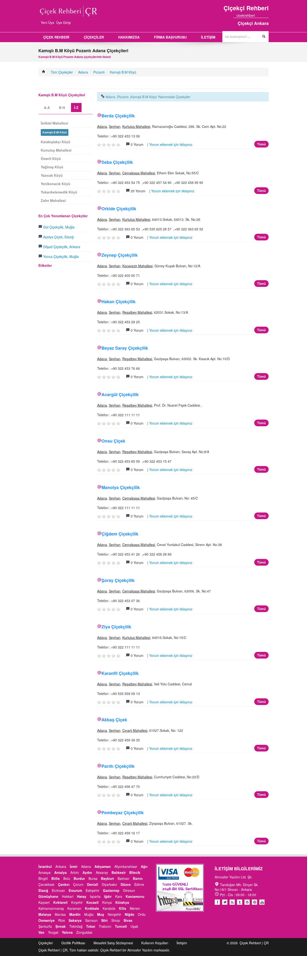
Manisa (60, 914)
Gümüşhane (48, 896)
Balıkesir (119, 872)
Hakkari (67, 896)
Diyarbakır (109, 884)
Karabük (109, 908)
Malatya (44, 914)
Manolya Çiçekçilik (120, 487)
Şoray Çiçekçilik (118, 580)
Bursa (93, 878)
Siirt (104, 920)
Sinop (115, 920)
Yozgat (53, 932)
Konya (107, 902)
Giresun (129, 890)
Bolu (66, 878)
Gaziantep (111, 890)
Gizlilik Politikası (73, 942)
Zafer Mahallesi (53, 200)
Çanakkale (46, 884)
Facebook (217, 902)
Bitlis (55, 878)
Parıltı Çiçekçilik (118, 766)
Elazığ (43, 890)
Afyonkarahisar (125, 866)
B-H (62, 107)
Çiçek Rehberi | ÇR (254, 942)
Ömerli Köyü (51, 158)
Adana (83, 72)
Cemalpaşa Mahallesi (138, 173)
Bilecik (134, 872)
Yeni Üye (47, 22)
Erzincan (58, 890)
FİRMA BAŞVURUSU (170, 37)
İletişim (182, 942)
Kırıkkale (92, 908)
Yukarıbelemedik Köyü (59, 192)
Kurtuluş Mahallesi (136, 126)
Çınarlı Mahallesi (134, 730)
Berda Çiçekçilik (118, 116)
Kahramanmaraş (51, 908)
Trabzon (105, 926)
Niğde (129, 914)
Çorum (78, 884)
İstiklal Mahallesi (54, 123)
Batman (123, 878)
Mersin (135, 908)
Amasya (44, 872)
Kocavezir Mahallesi (137, 265)
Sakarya (75, 920)
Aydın (87, 872)
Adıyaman (102, 866)
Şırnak (60, 926)
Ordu (142, 914)
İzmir (73, 866)
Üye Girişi (63, 22)
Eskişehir (92, 890)
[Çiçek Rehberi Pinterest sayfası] (267, 15)
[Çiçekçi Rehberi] (43, 72)
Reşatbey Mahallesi (137, 312)
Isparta (95, 896)
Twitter (224, 902)
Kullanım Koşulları (154, 942)
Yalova (67, 932)
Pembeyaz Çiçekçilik (122, 812)
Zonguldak (84, 932)
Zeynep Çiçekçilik (119, 255)
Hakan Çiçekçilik (118, 301)
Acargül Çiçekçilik (120, 394)
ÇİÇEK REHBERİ (56, 37)
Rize (61, 920)
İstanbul (45, 866)
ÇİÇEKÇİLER (94, 37)
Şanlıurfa (45, 926)
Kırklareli (60, 902)
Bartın (138, 878)
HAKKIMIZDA (129, 37)
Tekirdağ (76, 926)
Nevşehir (114, 914)
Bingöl (43, 878)
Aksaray (102, 872)
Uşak (134, 926)
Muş (100, 914)
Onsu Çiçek (113, 441)
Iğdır (108, 896)
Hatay (81, 896)
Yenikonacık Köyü (55, 183)
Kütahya (122, 902)
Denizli (92, 884)
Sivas (128, 920)
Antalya (60, 872)
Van (41, 932)
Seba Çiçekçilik (117, 162)
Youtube (247, 902)
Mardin (75, 914)
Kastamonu (135, 896)
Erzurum (75, 890)
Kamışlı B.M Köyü (123, 72)
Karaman (74, 908)
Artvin (74, 872)
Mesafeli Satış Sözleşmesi (113, 942)
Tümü (261, 144)
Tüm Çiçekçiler (62, 72)
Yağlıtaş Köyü (52, 167)
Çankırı (64, 884)
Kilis (122, 908)
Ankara (60, 866)
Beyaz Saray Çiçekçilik (124, 348)
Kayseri (44, 902)
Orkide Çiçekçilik (118, 208)
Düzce (126, 884)
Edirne (139, 884)
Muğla (89, 914)
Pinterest (254, 902)
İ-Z (76, 107)
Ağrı (144, 866)
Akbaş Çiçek (114, 720)
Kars (118, 896)
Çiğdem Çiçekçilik (119, 534)
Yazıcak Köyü (52, 175)
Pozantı (99, 72)
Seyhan (114, 126)
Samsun (91, 920)
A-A (47, 107)
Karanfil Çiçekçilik (120, 673)
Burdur (79, 878)
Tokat (90, 926)
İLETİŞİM (208, 37)
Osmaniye (46, 920)
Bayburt (107, 878)
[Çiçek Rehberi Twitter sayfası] (258, 15)
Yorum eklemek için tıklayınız (170, 144)
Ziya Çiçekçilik (116, 627)
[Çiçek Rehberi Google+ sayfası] (262, 15)
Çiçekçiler (45, 942)
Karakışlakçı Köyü (55, 141)
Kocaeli (92, 902)
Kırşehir (77, 902)
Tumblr (239, 902)
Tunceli (121, 926)
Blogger (232, 902)
